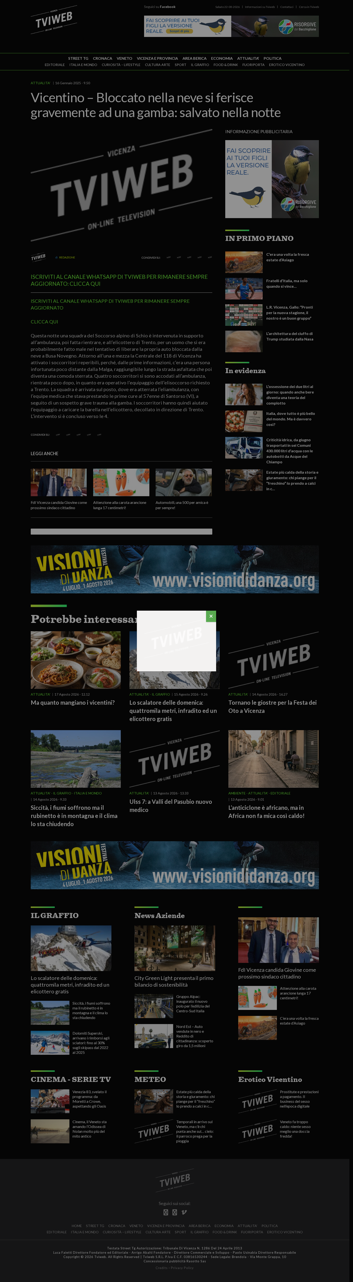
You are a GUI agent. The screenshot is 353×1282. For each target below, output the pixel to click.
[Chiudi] (211, 616)
